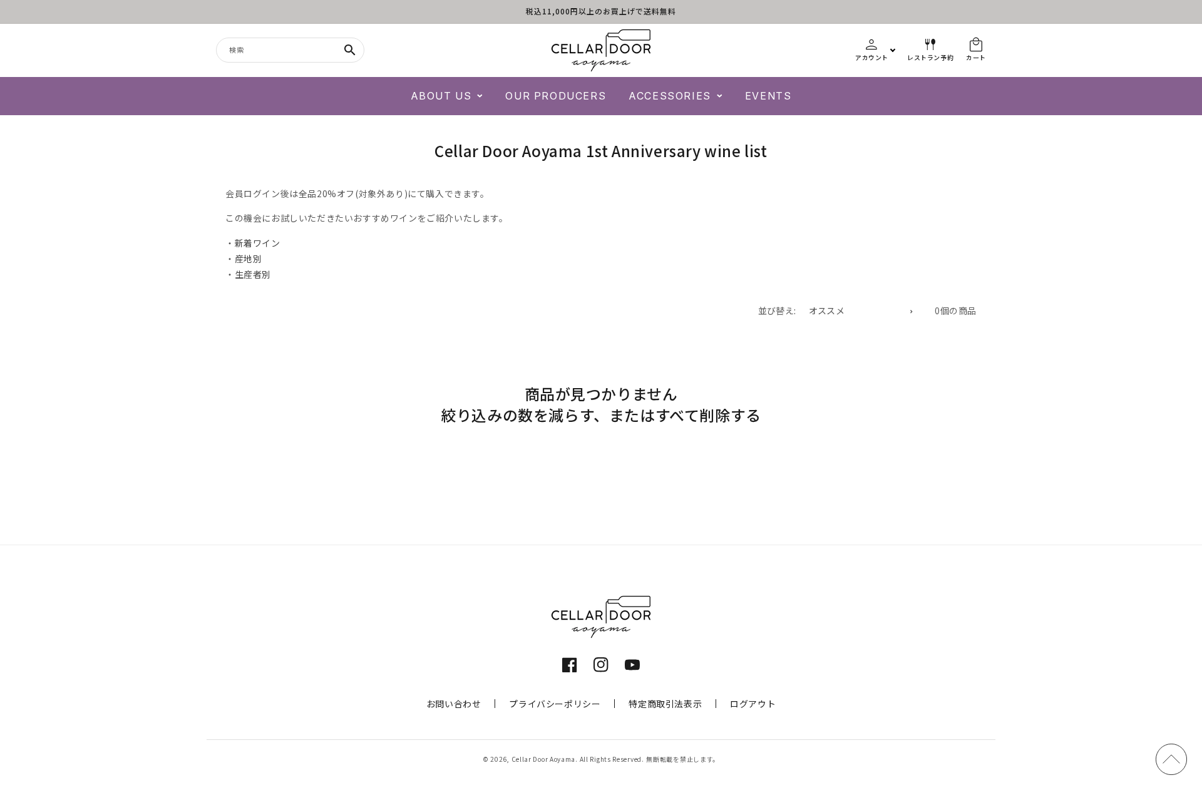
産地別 (248, 258)
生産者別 (253, 274)
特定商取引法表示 (665, 703)
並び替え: (777, 310)
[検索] (350, 50)
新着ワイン (257, 243)
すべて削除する (708, 415)
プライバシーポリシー (554, 703)
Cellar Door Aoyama (543, 759)
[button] (447, 96)
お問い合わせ (453, 703)
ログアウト (753, 703)
